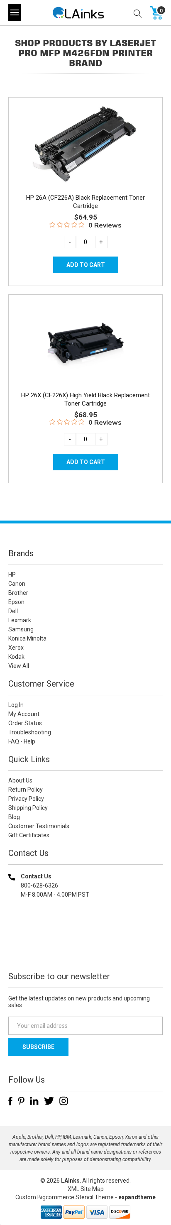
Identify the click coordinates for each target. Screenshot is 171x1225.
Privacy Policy (26, 798)
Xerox (16, 647)
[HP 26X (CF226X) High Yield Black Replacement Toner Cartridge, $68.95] (85, 341)
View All (18, 666)
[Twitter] (49, 1100)
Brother (18, 592)
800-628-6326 (39, 885)
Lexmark (19, 620)
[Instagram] (63, 1100)
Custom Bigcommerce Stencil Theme (64, 1197)
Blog (14, 817)
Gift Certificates (28, 835)
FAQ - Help (21, 741)
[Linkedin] (34, 1100)
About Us (20, 780)
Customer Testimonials (38, 826)
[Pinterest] (21, 1100)
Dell (13, 611)
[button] (85, 948)
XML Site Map (86, 1189)
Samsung (21, 629)
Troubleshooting (29, 732)
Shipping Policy (28, 807)
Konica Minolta (27, 638)
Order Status (25, 723)
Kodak (16, 656)
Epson (16, 602)
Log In (16, 705)
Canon (16, 583)
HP (12, 574)
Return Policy (25, 789)
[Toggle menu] (14, 12)
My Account (23, 714)
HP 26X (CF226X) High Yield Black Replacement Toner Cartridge (85, 399)
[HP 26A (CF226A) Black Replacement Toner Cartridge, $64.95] (85, 144)
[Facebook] (10, 1100)
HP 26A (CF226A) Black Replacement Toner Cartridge (85, 202)
